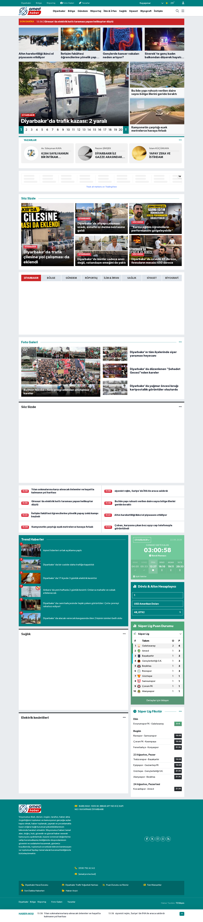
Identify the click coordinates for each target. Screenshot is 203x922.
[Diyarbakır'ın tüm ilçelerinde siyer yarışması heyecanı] (115, 354)
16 (99, 129)
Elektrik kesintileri (35, 717)
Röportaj (51, 3)
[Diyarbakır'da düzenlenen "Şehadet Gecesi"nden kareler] (115, 371)
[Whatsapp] (162, 838)
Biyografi (145, 11)
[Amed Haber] (30, 11)
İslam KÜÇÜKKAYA (119, 148)
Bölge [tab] (51, 278)
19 (115, 129)
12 (78, 129)
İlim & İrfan (110, 11)
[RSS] (168, 838)
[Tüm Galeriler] (180, 342)
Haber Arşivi (72, 891)
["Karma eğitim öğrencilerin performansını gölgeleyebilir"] (155, 218)
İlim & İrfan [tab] (111, 278)
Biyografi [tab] (171, 278)
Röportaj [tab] (91, 278)
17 (104, 129)
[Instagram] (157, 838)
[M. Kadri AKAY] (153, 153)
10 (68, 129)
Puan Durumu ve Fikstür (117, 885)
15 (94, 129)
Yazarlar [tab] (30, 140)
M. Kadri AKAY (171, 148)
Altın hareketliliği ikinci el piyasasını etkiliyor (140, 515)
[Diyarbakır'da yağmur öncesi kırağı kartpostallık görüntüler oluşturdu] (115, 387)
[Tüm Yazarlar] (180, 140)
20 (120, 129)
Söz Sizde (28, 407)
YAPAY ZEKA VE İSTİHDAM (119, 155)
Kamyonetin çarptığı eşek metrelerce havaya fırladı (62, 527)
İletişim (158, 11)
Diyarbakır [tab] (31, 278)
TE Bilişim (180, 903)
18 (110, 129)
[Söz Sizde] (180, 407)
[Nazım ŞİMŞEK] (45, 153)
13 (83, 129)
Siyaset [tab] (152, 278)
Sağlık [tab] (131, 278)
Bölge (39, 3)
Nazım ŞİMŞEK (63, 148)
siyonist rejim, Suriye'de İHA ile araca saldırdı (141, 491)
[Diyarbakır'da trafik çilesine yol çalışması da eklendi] (47, 234)
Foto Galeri (68, 3)
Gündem (83, 11)
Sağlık (123, 11)
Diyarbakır (26, 3)
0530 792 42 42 (87, 868)
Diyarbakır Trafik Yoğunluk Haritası (82, 885)
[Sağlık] (124, 634)
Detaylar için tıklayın (158, 700)
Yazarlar (86, 3)
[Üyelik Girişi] (182, 3)
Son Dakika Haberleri (34, 891)
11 (73, 129)
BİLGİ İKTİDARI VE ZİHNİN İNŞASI (175, 155)
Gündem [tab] (71, 278)
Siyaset (133, 11)
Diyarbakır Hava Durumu (36, 885)
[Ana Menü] (182, 11)
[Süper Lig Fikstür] (180, 711)
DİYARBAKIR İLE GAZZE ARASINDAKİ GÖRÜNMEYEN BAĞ (69, 155)
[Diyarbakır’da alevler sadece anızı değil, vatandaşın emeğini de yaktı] (101, 250)
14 (89, 129)
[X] (152, 838)
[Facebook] (146, 838)
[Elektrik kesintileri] (124, 717)
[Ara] (177, 11)
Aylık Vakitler (141, 577)
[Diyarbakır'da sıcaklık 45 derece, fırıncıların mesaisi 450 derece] (155, 250)
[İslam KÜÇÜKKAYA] (99, 153)
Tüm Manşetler (154, 885)
